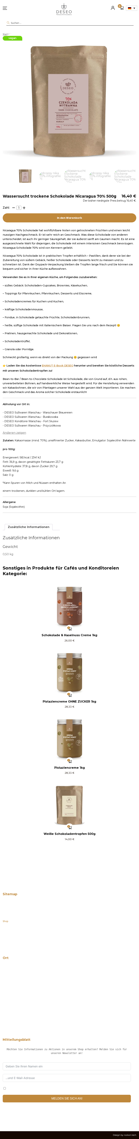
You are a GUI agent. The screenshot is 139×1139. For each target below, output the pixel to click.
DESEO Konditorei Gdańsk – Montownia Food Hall (30, 985)
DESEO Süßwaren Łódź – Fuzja (19, 967)
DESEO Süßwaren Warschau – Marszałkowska (28, 991)
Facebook (5, 1118)
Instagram (13, 1118)
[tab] (28, 527)
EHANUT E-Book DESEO (57, 365)
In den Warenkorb (69, 218)
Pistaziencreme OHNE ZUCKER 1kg (69, 701)
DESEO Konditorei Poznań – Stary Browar (25, 997)
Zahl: (6, 207)
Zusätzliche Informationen (28, 527)
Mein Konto (113, 6)
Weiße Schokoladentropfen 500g (70, 834)
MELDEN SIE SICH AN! (66, 1098)
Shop (5, 921)
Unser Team (9, 915)
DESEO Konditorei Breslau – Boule (21, 973)
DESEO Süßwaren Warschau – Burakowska (26, 1026)
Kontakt (7, 939)
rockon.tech (130, 1135)
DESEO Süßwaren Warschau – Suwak (23, 1021)
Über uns (7, 909)
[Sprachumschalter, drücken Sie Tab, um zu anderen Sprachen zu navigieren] (131, 8)
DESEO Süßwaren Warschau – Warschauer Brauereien (32, 1009)
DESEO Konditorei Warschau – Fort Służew (26, 1015)
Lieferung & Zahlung (14, 945)
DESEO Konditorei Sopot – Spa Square (23, 979)
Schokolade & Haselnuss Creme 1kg (69, 635)
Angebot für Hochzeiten (16, 933)
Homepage (9, 903)
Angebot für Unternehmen (18, 927)
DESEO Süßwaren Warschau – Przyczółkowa (27, 1003)
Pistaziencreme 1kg (69, 767)
